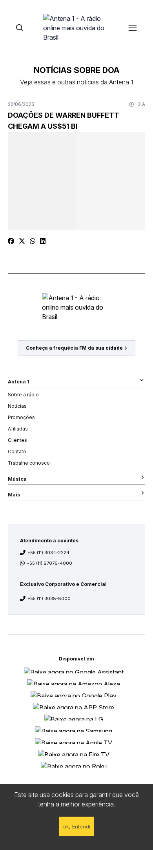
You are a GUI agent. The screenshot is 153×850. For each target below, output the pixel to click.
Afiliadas (18, 429)
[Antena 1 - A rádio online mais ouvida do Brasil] (76, 27)
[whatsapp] (32, 241)
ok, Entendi (76, 826)
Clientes (17, 440)
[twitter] (22, 241)
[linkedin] (43, 241)
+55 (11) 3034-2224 (48, 552)
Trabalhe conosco (29, 463)
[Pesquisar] (19, 27)
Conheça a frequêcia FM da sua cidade (74, 348)
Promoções (21, 417)
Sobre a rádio (23, 395)
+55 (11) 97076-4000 (49, 563)
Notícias (17, 406)
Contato (17, 451)
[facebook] (11, 241)
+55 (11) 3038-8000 (49, 598)
